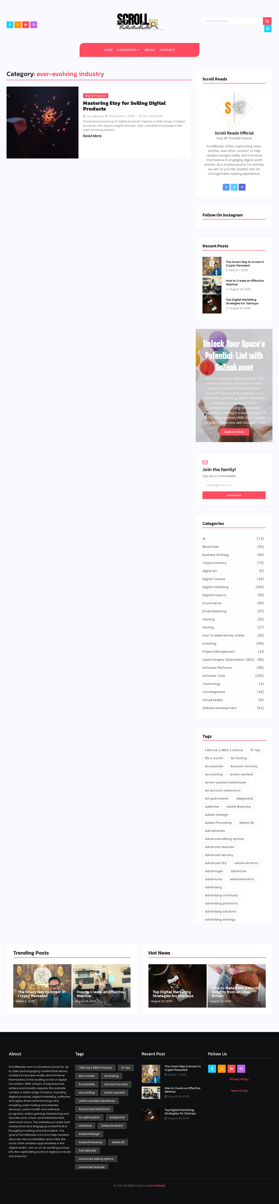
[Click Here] (268, 28)
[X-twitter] (17, 24)
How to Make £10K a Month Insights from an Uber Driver (236, 992)
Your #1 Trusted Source (234, 138)
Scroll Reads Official (234, 133)
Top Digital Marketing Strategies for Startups (242, 301)
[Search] (267, 21)
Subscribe (234, 495)
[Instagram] (33, 24)
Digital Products (95, 95)
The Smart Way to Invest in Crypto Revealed (245, 263)
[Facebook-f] (10, 24)
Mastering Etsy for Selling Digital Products (124, 106)
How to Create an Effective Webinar (245, 282)
